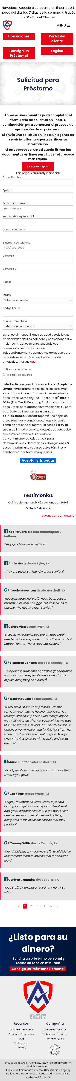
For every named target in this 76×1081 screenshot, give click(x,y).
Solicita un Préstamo (21, 1029)
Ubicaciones (19, 36)
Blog (21, 1038)
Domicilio (8, 255)
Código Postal (11, 308)
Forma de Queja (54, 1038)
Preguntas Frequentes (21, 1034)
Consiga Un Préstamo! (19, 53)
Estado (7, 295)
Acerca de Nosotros (54, 1029)
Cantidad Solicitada (15, 321)
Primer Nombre (12, 177)
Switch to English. (38, 166)
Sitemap (21, 1047)
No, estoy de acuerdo (18, 375)
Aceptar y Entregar (38, 460)
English (57, 51)
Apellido (7, 190)
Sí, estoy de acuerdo (18, 369)
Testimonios (21, 1043)
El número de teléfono (16, 242)
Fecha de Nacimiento (16, 203)
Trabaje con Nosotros (54, 1034)
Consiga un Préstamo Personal (38, 969)
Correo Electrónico (14, 229)
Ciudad (7, 282)
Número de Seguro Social (18, 216)
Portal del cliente (57, 38)
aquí (33, 362)
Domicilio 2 (9, 269)
